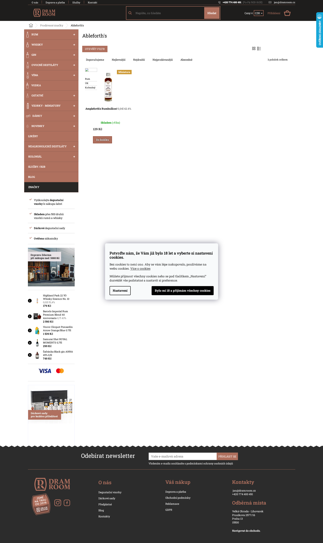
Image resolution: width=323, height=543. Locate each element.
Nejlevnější (118, 59)
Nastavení (120, 291)
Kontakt (92, 2)
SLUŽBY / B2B (36, 166)
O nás (35, 2)
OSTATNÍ (37, 95)
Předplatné (105, 504)
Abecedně (186, 59)
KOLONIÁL (35, 156)
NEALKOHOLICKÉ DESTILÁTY (47, 146)
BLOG (31, 177)
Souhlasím (183, 290)
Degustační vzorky (109, 492)
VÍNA (34, 75)
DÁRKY (37, 116)
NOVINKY (37, 126)
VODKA (36, 85)
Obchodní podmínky (177, 497)
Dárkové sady (106, 498)
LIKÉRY (33, 136)
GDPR (168, 510)
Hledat (211, 13)
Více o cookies (140, 269)
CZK (258, 13)
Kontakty (104, 516)
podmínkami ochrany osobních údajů (209, 463)
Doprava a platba (55, 2)
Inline (259, 48)
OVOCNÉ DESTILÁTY (44, 65)
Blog (101, 510)
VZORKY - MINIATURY (46, 105)
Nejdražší (139, 59)
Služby (76, 2)
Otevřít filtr (95, 49)
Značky (33, 187)
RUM (34, 34)
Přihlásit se (227, 456)
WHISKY (37, 44)
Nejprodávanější (163, 59)
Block (254, 48)
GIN (33, 55)
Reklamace (172, 504)
